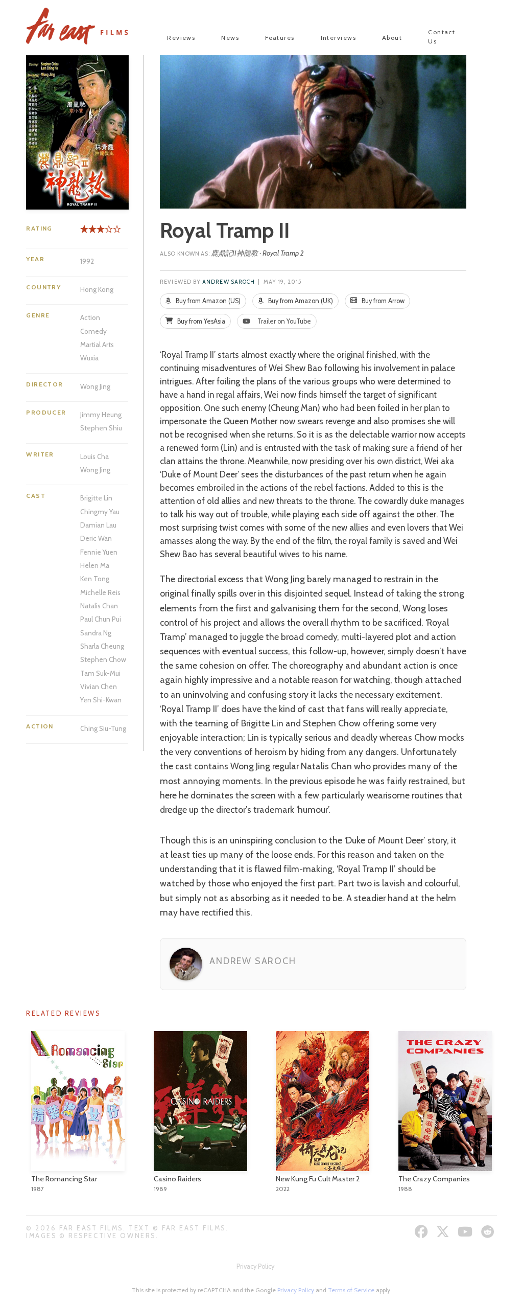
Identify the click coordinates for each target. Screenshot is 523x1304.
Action (90, 317)
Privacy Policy (255, 1266)
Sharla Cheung (102, 646)
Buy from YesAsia (200, 321)
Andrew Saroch (228, 282)
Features (280, 37)
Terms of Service (351, 1290)
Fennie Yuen (98, 552)
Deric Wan (96, 538)
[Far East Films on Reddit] (489, 1232)
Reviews (181, 37)
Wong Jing (95, 386)
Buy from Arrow (382, 301)
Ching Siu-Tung (103, 728)
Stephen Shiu (101, 428)
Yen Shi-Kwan (101, 700)
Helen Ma (94, 565)
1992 (87, 261)
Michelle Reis (100, 592)
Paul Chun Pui (100, 619)
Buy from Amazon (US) (207, 301)
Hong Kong (96, 289)
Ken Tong (94, 579)
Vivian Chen (98, 686)
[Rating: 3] (92, 233)
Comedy (93, 331)
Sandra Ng (95, 633)
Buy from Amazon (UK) (300, 301)
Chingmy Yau (100, 512)
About (392, 37)
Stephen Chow (103, 659)
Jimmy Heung (101, 414)
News (230, 37)
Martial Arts (97, 344)
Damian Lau (98, 525)
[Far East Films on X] (444, 1232)
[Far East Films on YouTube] (466, 1232)
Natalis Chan (99, 606)
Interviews (338, 37)
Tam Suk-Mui (100, 673)
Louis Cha (94, 456)
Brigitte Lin (96, 498)
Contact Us (441, 36)
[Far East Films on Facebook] (423, 1232)
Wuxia (89, 358)
